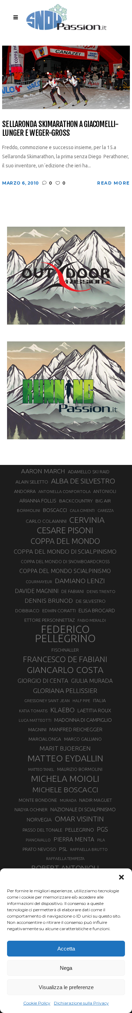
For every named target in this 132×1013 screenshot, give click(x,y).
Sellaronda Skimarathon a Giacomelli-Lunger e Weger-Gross (60, 129)
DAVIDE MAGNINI (36, 591)
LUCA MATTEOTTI (35, 720)
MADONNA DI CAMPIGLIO (83, 720)
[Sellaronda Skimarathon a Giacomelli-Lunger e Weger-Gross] (66, 77)
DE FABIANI (72, 591)
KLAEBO (62, 709)
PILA (101, 840)
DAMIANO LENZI (80, 581)
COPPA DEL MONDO (65, 541)
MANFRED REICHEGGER (75, 729)
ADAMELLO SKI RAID (88, 471)
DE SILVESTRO (91, 601)
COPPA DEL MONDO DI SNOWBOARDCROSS (65, 561)
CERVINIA (87, 519)
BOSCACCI (55, 510)
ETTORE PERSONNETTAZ (49, 620)
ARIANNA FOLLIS (37, 501)
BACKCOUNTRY (76, 501)
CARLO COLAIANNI (46, 521)
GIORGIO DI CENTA (43, 680)
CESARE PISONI (65, 530)
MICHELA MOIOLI (65, 778)
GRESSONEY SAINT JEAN (47, 700)
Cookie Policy (36, 1003)
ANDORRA (25, 491)
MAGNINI (37, 729)
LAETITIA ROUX (94, 710)
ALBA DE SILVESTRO (83, 481)
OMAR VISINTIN (79, 819)
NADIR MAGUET (95, 800)
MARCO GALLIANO (83, 739)
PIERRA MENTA (74, 839)
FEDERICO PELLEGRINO (65, 634)
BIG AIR (103, 501)
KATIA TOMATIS (33, 710)
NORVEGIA (39, 819)
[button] (121, 877)
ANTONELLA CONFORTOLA (64, 491)
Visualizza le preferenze (66, 987)
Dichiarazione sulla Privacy (81, 1003)
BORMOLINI (28, 510)
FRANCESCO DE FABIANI (65, 659)
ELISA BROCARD (96, 610)
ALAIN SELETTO (31, 482)
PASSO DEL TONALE (42, 829)
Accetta (66, 949)
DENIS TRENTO (101, 591)
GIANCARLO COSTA (65, 669)
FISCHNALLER (65, 649)
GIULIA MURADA (92, 681)
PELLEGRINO (79, 830)
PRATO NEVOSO (39, 849)
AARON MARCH (43, 471)
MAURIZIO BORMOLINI (79, 769)
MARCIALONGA (45, 739)
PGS (102, 829)
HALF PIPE (81, 701)
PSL (63, 849)
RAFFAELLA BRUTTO (89, 849)
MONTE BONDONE (38, 800)
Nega (66, 968)
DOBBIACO (27, 610)
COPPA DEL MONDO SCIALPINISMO (65, 571)
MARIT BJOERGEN (65, 748)
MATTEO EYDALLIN (65, 758)
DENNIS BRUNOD (49, 600)
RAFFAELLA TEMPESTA (65, 859)
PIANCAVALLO (38, 840)
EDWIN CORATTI (59, 610)
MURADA (68, 800)
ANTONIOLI (104, 491)
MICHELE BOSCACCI (65, 789)
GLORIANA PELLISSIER (65, 690)
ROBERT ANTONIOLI (65, 868)
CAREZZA (106, 510)
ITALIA (99, 700)
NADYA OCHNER (31, 809)
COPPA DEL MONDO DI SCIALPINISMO (65, 551)
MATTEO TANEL (41, 769)
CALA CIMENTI (82, 510)
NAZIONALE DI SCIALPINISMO (83, 809)
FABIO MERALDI (91, 620)
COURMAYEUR (39, 582)
